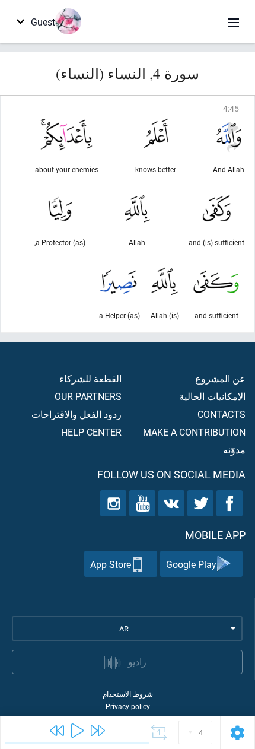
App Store (110, 564)
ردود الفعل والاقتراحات (76, 414)
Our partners (88, 396)
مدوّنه (234, 449)
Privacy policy (128, 706)
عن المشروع (220, 378)
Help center (91, 432)
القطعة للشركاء (90, 378)
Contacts (221, 414)
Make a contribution (194, 432)
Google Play (191, 564)
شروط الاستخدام (128, 694)
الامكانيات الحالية (212, 396)
